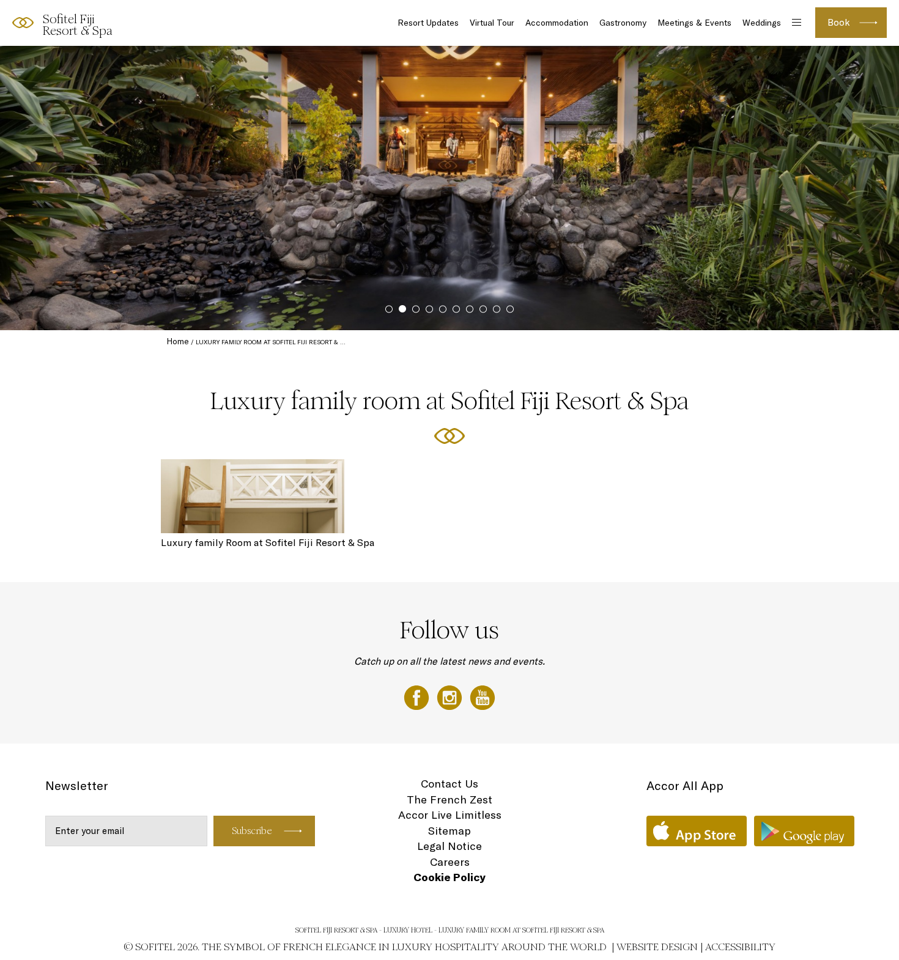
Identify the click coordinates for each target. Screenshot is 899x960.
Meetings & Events (694, 22)
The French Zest (449, 799)
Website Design (657, 946)
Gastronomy (622, 22)
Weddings (761, 22)
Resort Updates (428, 22)
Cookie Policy (449, 877)
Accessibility (740, 946)
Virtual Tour (492, 22)
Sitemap (449, 831)
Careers (450, 862)
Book (838, 22)
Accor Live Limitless (449, 815)
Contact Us (449, 784)
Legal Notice (449, 846)
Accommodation (556, 22)
